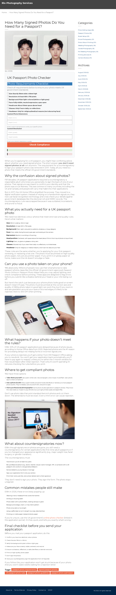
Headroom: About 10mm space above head (25, 105)
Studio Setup (83, 36)
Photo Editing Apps (86, 30)
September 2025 (84, 109)
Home (4, 12)
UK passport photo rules (15, 573)
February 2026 (84, 92)
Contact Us (42, 590)
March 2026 (83, 89)
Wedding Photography (87, 45)
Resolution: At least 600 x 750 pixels (22, 96)
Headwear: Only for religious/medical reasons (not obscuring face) (34, 111)
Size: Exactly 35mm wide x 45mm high (23, 93)
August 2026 (83, 72)
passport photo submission (62, 573)
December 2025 (84, 99)
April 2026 (82, 86)
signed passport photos (48, 570)
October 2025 (84, 105)
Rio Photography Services (17, 3)
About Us (9, 590)
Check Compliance (40, 145)
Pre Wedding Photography (88, 51)
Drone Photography (86, 39)
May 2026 (82, 82)
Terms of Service (19, 590)
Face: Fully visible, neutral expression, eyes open (27, 102)
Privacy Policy (31, 590)
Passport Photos (85, 33)
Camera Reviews (85, 58)
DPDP (50, 590)
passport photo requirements (24, 570)
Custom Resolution (14, 128)
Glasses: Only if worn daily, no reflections (24, 108)
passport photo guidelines (38, 573)
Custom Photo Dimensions (17, 114)
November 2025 (84, 102)
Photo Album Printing (87, 42)
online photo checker (53, 518)
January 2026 (83, 95)
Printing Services (84, 55)
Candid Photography (86, 48)
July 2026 (82, 76)
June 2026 (83, 79)
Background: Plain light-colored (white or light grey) (29, 99)
